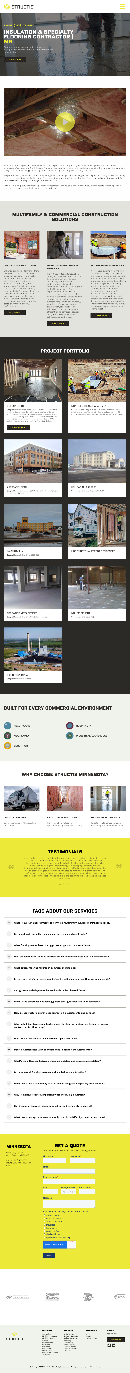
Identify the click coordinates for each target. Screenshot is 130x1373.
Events (88, 1336)
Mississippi (46, 1346)
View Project (18, 427)
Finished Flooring (70, 1346)
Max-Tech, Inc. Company (61, 1367)
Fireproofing (68, 1342)
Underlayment (69, 1334)
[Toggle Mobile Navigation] (122, 7)
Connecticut (46, 1334)
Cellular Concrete (70, 1338)
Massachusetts (47, 1342)
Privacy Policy (95, 1367)
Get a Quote (15, 59)
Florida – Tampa (48, 1338)
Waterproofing (69, 1344)
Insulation (67, 1340)
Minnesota (46, 1344)
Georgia (45, 1340)
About (88, 1334)
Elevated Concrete (71, 1336)
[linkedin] (114, 1345)
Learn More (14, 313)
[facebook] (109, 1345)
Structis (7, 165)
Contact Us (116, 1340)
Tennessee (46, 1354)
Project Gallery (91, 1338)
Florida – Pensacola (49, 1336)
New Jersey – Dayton (50, 1352)
